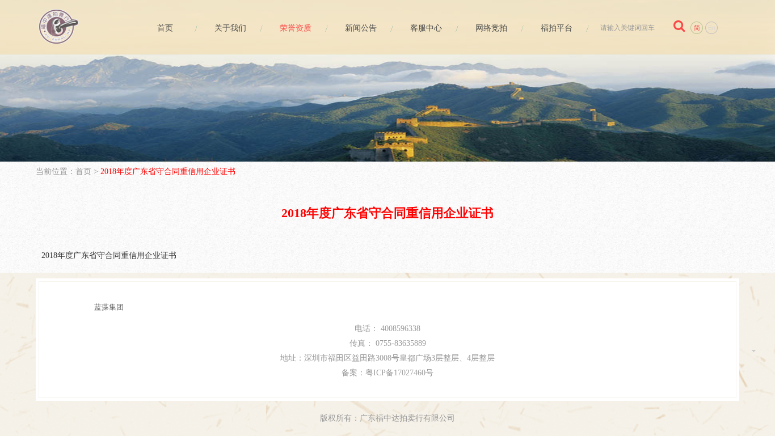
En (711, 27)
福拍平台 (556, 28)
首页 (165, 28)
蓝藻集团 (109, 307)
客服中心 (426, 28)
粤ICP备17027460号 (399, 373)
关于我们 (230, 28)
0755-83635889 (401, 343)
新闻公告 (361, 28)
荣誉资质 (295, 28)
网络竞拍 (491, 28)
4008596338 (400, 328)
